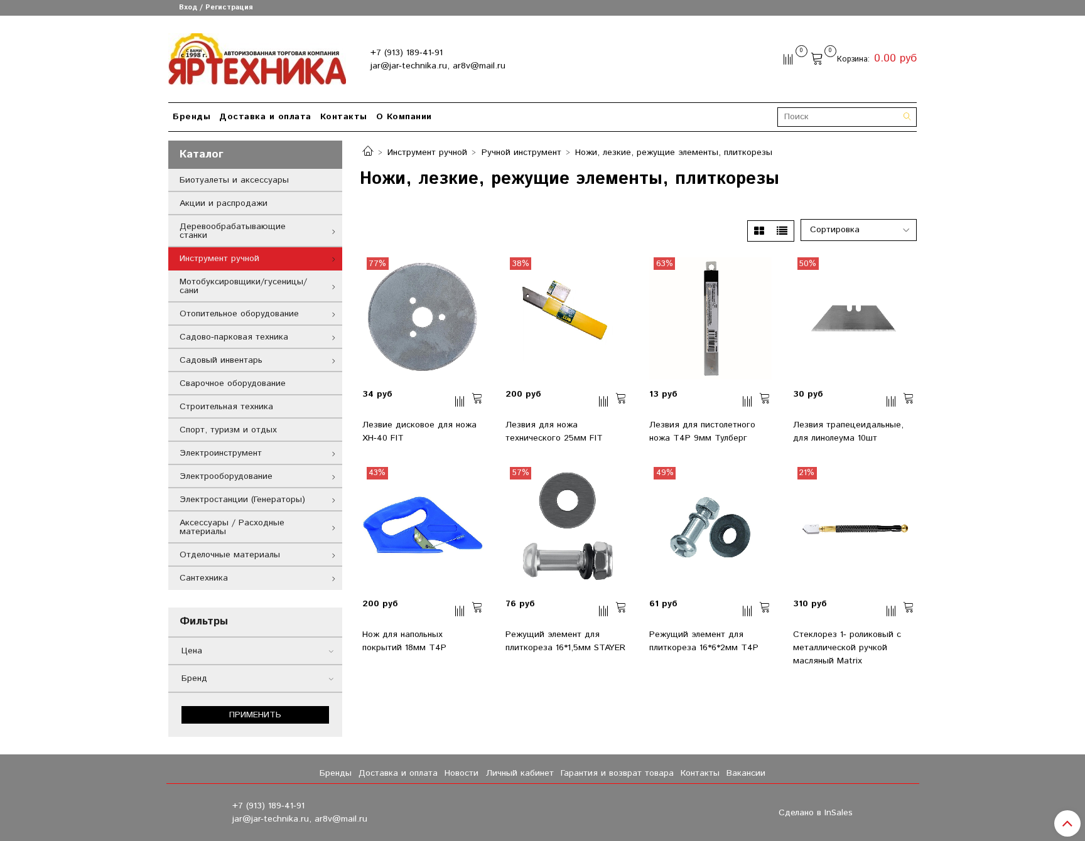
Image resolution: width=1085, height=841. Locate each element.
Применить (255, 715)
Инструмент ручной (427, 152)
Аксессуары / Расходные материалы (232, 527)
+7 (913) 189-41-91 (406, 52)
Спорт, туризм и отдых (228, 430)
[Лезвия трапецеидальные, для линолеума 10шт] (854, 318)
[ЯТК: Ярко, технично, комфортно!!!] (257, 56)
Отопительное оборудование (239, 314)
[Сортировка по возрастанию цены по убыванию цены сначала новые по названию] (832, 230)
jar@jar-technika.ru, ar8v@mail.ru (437, 66)
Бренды (191, 116)
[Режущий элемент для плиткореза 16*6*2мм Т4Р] (710, 528)
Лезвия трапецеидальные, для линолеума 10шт (848, 431)
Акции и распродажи (223, 203)
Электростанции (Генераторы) (242, 499)
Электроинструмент (221, 453)
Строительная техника (226, 406)
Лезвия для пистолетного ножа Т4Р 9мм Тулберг (702, 431)
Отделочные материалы (230, 555)
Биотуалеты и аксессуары (234, 180)
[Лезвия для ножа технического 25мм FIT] (566, 318)
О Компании (404, 116)
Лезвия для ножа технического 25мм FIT (554, 431)
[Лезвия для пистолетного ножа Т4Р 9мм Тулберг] (710, 318)
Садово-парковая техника (234, 337)
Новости (461, 773)
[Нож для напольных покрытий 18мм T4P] (423, 528)
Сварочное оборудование (233, 383)
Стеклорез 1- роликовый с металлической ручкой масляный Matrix (847, 647)
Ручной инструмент (521, 152)
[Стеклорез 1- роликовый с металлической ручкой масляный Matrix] (854, 528)
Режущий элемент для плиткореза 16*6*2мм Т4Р (703, 641)
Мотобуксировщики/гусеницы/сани (243, 286)
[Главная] (368, 152)
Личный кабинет (520, 773)
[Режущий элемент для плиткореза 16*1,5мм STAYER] (566, 528)
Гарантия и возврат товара (617, 773)
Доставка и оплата (265, 116)
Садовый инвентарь (221, 360)
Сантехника (204, 578)
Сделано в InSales (816, 812)
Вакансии (745, 773)
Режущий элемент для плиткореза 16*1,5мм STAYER (565, 641)
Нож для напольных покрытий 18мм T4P (404, 641)
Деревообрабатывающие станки (233, 231)
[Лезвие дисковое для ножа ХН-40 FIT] (423, 318)
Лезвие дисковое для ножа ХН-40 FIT (419, 431)
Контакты (343, 116)
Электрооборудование (226, 476)
